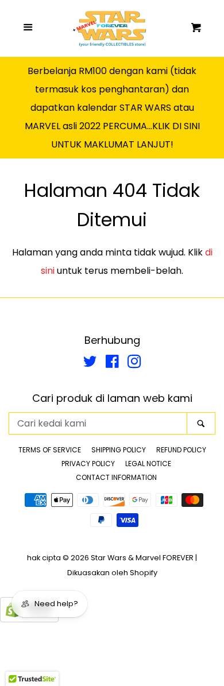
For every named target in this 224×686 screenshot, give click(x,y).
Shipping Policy (118, 450)
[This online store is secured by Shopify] (29, 619)
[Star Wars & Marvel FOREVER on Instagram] (134, 363)
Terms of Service (49, 450)
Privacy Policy (88, 463)
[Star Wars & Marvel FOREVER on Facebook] (112, 363)
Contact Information (116, 477)
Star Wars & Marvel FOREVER (142, 558)
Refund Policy (181, 450)
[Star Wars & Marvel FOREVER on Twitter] (90, 363)
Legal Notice (148, 463)
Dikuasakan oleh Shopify (112, 573)
